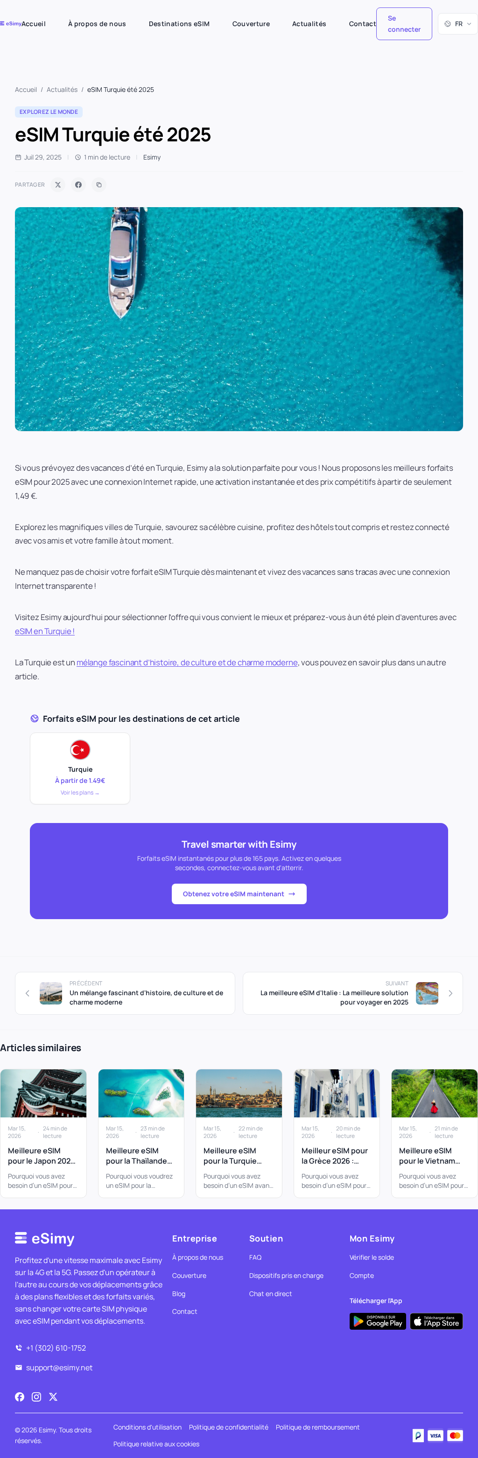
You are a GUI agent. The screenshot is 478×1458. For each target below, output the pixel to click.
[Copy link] (98, 184)
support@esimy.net (59, 1367)
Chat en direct (270, 1293)
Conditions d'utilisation (147, 1427)
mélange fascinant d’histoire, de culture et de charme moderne (187, 662)
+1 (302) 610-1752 (56, 1348)
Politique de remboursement (318, 1427)
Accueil (33, 23)
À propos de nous (97, 23)
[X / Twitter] (53, 1396)
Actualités (309, 23)
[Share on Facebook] (78, 184)
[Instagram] (36, 1396)
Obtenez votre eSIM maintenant (233, 893)
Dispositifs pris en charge (286, 1275)
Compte (362, 1275)
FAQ (255, 1257)
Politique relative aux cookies (156, 1443)
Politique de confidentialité (228, 1427)
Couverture (251, 23)
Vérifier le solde (372, 1257)
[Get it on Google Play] (378, 1321)
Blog (178, 1293)
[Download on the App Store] (436, 1321)
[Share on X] (57, 184)
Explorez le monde (49, 112)
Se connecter (404, 24)
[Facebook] (19, 1396)
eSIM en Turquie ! (45, 631)
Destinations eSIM (179, 23)
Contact (362, 23)
